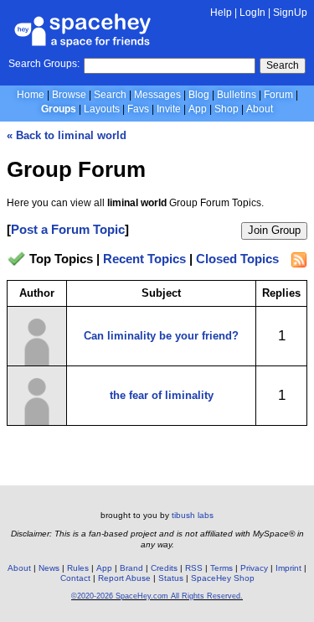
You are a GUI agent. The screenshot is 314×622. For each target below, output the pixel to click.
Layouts (102, 109)
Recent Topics (144, 259)
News (49, 568)
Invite (169, 109)
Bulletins (236, 95)
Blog (198, 95)
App (197, 109)
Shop (226, 109)
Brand (131, 568)
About (259, 109)
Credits (164, 568)
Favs (138, 109)
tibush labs (193, 515)
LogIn (252, 12)
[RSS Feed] (299, 259)
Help (221, 12)
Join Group (274, 230)
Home (30, 95)
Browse (69, 95)
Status (170, 578)
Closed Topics (237, 259)
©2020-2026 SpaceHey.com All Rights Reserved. (157, 596)
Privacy (254, 568)
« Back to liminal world (66, 135)
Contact (75, 578)
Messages (157, 95)
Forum (278, 95)
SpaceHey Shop (223, 578)
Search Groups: (44, 64)
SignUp (290, 12)
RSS (194, 568)
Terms (221, 568)
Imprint (288, 568)
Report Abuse (124, 578)
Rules (78, 568)
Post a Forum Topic (68, 229)
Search (282, 65)
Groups (58, 109)
